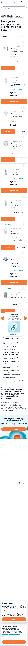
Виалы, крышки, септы (9, 346)
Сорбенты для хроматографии (11, 374)
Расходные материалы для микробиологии (10, 366)
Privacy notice (23, 483)
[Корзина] (21, 2)
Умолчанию (16, 38)
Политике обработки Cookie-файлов (11, 634)
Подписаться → (14, 334)
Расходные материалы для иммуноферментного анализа (11, 362)
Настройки (14, 637)
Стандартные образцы (9, 377)
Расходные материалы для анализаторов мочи (10, 357)
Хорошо (14, 619)
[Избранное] (14, 2)
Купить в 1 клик (21, 67)
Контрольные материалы (10, 349)
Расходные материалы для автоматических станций (10, 353)
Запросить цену (14, 101)
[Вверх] (25, 558)
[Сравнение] (18, 2)
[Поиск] (24, 8)
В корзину (8, 67)
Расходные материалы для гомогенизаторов (10, 342)
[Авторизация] (10, 2)
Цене (14, 40)
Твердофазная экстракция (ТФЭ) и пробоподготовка (13, 381)
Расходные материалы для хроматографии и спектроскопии (12, 371)
